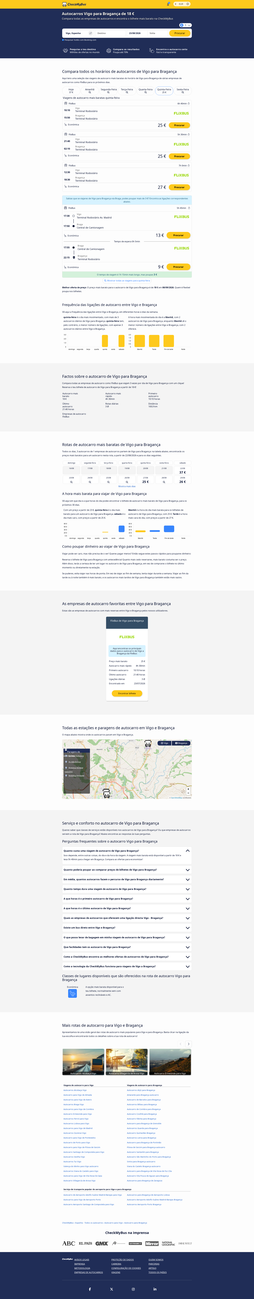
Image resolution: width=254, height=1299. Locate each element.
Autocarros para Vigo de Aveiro (78, 1099)
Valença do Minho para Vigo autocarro (81, 1166)
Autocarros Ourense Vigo (75, 1133)
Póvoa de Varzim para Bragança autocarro (146, 1147)
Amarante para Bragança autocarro (143, 1095)
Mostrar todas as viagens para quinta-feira (128, 280)
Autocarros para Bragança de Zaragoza (144, 1180)
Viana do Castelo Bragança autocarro (143, 1166)
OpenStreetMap (176, 798)
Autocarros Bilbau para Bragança (142, 1104)
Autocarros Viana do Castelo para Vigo (81, 1171)
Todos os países (158, 1272)
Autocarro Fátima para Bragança (141, 1118)
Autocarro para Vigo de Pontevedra (79, 1137)
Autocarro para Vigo (114, 1223)
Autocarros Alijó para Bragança (141, 1090)
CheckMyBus (68, 1223)
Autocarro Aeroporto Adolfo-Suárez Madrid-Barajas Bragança (154, 1199)
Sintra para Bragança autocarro (141, 1161)
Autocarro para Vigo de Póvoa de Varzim (82, 1147)
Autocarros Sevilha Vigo (74, 1157)
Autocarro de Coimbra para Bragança (144, 1109)
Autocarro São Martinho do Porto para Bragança (149, 1157)
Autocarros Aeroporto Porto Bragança (144, 1204)
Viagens (115, 1272)
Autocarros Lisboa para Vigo (76, 1123)
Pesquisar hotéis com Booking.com (80, 40)
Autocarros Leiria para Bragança (141, 1137)
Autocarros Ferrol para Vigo (76, 1118)
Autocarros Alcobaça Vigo (75, 1090)
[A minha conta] (167, 4)
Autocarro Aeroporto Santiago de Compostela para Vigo (89, 1204)
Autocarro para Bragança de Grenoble (144, 1123)
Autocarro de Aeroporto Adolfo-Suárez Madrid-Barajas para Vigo (93, 1195)
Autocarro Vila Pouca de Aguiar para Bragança (148, 1176)
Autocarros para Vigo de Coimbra (79, 1109)
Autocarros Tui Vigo (72, 1161)
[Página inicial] (74, 4)
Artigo (152, 1268)
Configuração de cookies (126, 1268)
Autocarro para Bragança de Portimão (144, 1142)
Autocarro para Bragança (135, 1223)
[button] (106, 794)
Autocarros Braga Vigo (74, 1104)
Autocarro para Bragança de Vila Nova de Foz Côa (149, 1171)
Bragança (182, 743)
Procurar (179, 125)
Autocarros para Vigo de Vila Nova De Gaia (83, 1176)
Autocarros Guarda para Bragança (142, 1128)
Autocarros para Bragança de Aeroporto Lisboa (148, 1195)
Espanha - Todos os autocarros (89, 1223)
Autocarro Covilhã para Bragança (142, 1114)
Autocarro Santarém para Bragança (143, 1152)
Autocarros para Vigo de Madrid (78, 1128)
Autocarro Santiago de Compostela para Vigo (84, 1152)
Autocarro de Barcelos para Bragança (144, 1099)
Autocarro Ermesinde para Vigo (78, 1114)
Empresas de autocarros (88, 1272)
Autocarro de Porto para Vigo (77, 1142)
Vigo (165, 743)
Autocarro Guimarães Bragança (141, 1133)
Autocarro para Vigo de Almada (78, 1095)
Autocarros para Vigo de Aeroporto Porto (82, 1199)
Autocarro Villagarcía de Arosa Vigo (80, 1180)
